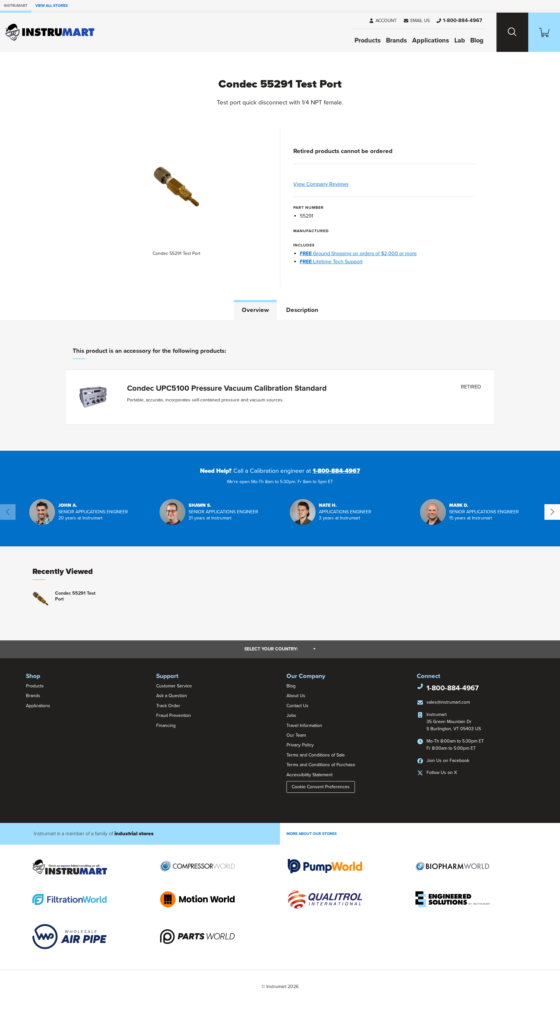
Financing (166, 725)
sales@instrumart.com (448, 702)
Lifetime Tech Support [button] (331, 261)
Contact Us (297, 705)
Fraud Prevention (173, 715)
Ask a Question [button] (171, 695)
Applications (430, 40)
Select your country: (280, 649)
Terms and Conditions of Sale (315, 755)
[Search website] (512, 32)
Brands (396, 40)
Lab (459, 40)
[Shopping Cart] (544, 32)
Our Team (296, 735)
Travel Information (304, 725)
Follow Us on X (441, 772)
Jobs (291, 715)
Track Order (168, 705)
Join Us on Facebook (447, 760)
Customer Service (174, 686)
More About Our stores (311, 833)
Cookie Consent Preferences (321, 787)
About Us (295, 695)
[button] (416, 20)
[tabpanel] (280, 385)
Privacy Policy (300, 745)
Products (368, 40)
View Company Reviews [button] (336, 184)
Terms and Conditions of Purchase (320, 764)
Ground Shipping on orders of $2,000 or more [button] (358, 253)
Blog (477, 40)
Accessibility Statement (309, 775)
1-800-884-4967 (336, 470)
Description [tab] (302, 310)
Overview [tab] (255, 310)
